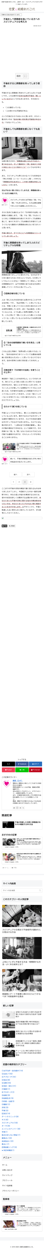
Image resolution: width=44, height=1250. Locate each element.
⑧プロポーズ (8, 1092)
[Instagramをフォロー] (17, 807)
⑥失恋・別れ (9, 1086)
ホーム (4, 1165)
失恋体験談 (9, 1150)
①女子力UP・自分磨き (12, 1071)
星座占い (7, 1138)
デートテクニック (10, 1116)
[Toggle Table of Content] (24, 76)
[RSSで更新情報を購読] (23, 807)
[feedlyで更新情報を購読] (20, 807)
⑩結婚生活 (8, 1098)
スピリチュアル (10, 1123)
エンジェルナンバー (11, 1129)
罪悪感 (13, 526)
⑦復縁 (6, 1089)
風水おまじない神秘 (11, 1135)
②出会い (7, 1074)
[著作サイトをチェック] (14, 807)
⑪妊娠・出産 (8, 1101)
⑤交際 (6, 1083)
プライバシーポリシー (10, 1191)
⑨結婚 (6, 1095)
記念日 (6, 1113)
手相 (5, 1132)
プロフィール (7, 1180)
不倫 (5, 526)
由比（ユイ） (18, 780)
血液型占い (8, 1141)
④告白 (6, 1080)
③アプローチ (9, 1077)
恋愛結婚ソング (9, 1147)
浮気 (5, 1107)
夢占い (5, 1144)
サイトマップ (7, 1175)
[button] (40, 890)
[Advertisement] (22, 51)
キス (5, 1120)
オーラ (6, 1126)
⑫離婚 (6, 1104)
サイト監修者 (7, 1185)
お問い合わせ (7, 1170)
